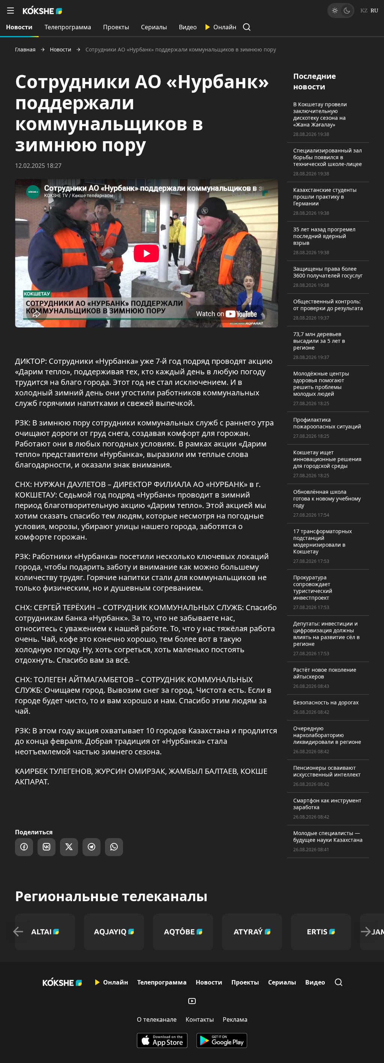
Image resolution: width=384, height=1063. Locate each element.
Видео (188, 27)
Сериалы (154, 27)
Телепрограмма (68, 27)
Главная (25, 49)
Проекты (116, 27)
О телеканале (157, 1019)
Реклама (235, 1019)
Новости (19, 27)
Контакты (200, 1019)
